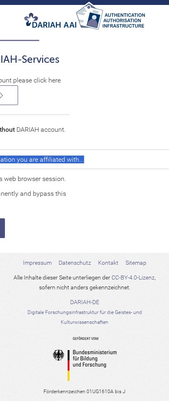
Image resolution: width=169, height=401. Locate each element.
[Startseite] (84, 19)
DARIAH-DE (84, 312)
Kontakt (108, 262)
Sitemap (136, 262)
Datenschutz (75, 262)
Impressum (37, 262)
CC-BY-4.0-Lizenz (133, 277)
